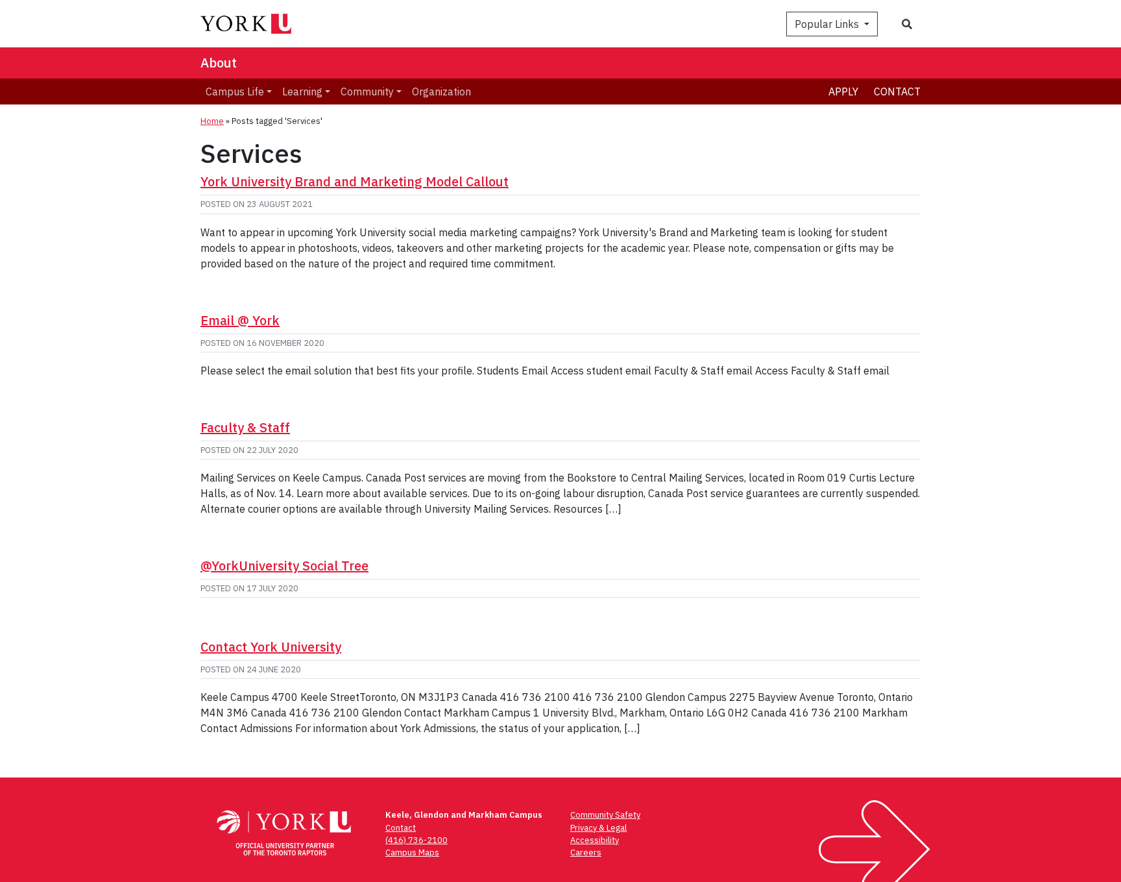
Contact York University (270, 646)
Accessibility (594, 840)
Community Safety (605, 814)
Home (212, 121)
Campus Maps (412, 852)
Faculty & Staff (245, 427)
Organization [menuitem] (441, 91)
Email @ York (240, 320)
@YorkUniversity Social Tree (284, 565)
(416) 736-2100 (416, 840)
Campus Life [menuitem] (235, 91)
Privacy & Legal (598, 827)
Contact (897, 91)
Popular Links (828, 24)
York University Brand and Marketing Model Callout (354, 181)
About (218, 62)
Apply (843, 91)
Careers (585, 852)
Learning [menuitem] (302, 91)
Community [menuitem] (367, 91)
